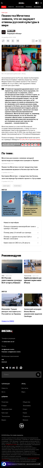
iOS (3, 359)
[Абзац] (21, 3)
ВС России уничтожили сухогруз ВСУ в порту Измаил (12, 280)
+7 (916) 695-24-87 (8, 341)
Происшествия (7, 409)
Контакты (25, 388)
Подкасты (26, 416)
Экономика (37, 6)
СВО (3, 275)
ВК (26, 139)
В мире (4, 405)
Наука (25, 413)
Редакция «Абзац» (14, 33)
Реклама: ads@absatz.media (11, 352)
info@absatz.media (8, 349)
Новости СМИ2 (8, 321)
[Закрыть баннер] (39, 464)
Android (4, 362)
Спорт (25, 409)
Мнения (25, 420)
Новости (11, 6)
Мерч (23, 392)
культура (6, 186)
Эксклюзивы (20, 6)
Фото (3, 392)
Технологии (27, 275)
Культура (4, 12)
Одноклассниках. (35, 139)
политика (17, 186)
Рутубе (22, 139)
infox (4, 190)
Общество (26, 402)
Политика (29, 6)
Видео (4, 6)
